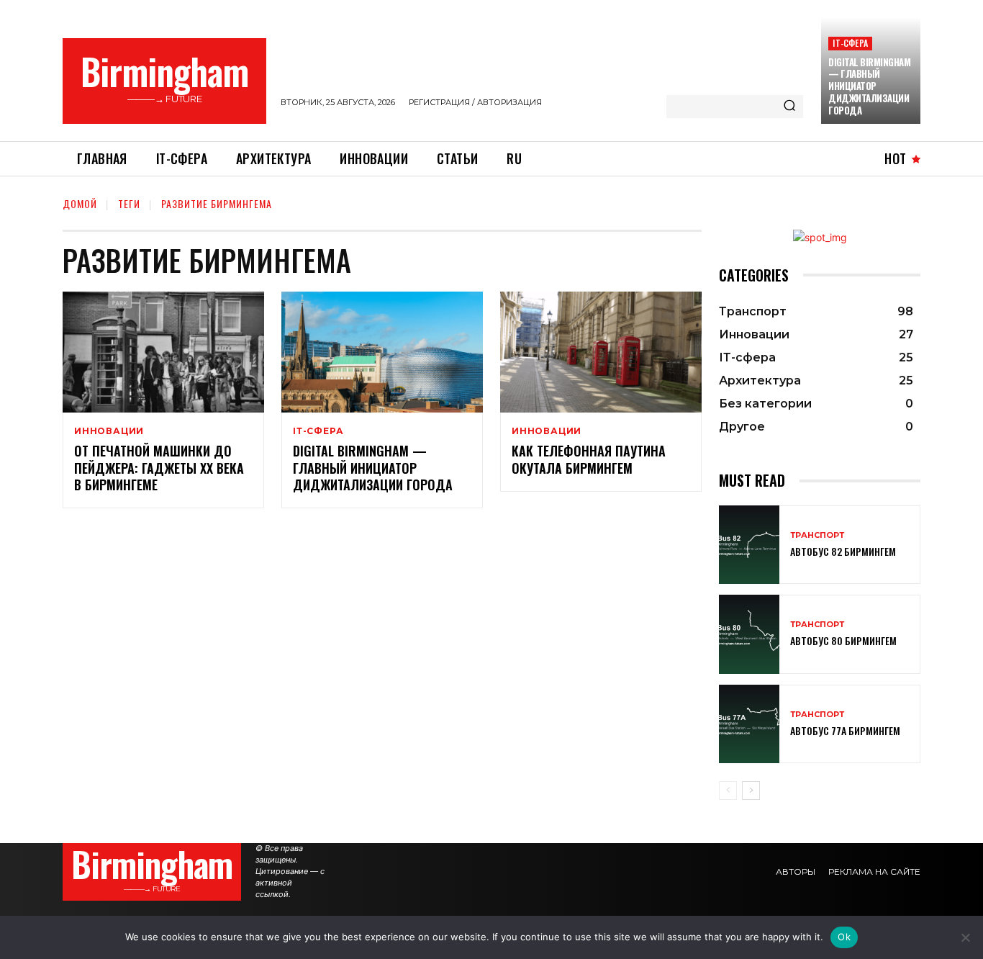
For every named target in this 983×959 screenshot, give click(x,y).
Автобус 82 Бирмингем (843, 551)
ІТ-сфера (850, 43)
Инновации (109, 431)
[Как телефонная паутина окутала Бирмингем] (601, 352)
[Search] (789, 106)
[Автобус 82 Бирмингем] (749, 544)
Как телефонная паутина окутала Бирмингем (589, 459)
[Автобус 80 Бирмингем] (749, 634)
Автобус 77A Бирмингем (845, 730)
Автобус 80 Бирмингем (843, 640)
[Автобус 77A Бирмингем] (749, 724)
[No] (965, 937)
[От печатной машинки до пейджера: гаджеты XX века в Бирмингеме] (163, 352)
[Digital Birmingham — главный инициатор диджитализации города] (382, 352)
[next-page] (751, 790)
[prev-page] (728, 790)
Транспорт (817, 535)
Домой (80, 203)
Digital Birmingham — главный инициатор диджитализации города (869, 86)
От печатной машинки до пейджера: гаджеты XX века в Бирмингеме (159, 467)
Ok (844, 936)
